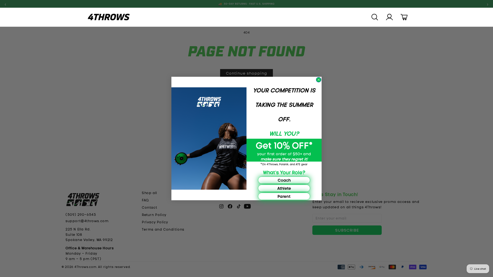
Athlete (284, 188)
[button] (375, 17)
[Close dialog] (318, 79)
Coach (284, 180)
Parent (284, 196)
